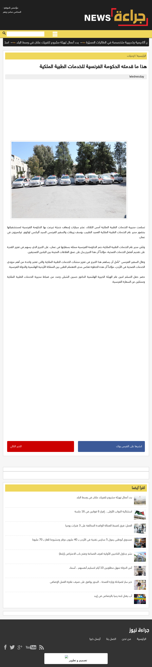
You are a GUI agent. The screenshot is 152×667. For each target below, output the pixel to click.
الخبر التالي (16, 446)
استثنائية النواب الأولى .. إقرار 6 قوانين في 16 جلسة (103, 511)
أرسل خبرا (94, 639)
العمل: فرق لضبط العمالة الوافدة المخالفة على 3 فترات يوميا (98, 525)
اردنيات (131, 56)
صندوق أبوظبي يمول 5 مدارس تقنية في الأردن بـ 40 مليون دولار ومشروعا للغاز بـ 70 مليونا (82, 540)
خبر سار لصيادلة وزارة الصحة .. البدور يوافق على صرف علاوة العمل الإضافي (91, 582)
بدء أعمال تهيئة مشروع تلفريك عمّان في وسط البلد (54, 43)
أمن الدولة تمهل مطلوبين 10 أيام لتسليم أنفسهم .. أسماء (100, 568)
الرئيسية (141, 56)
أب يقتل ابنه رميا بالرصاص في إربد (113, 596)
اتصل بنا (111, 639)
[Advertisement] (76, 109)
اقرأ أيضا (138, 488)
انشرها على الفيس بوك (129, 446)
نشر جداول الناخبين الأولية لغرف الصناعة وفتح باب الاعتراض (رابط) (95, 554)
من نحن (126, 639)
